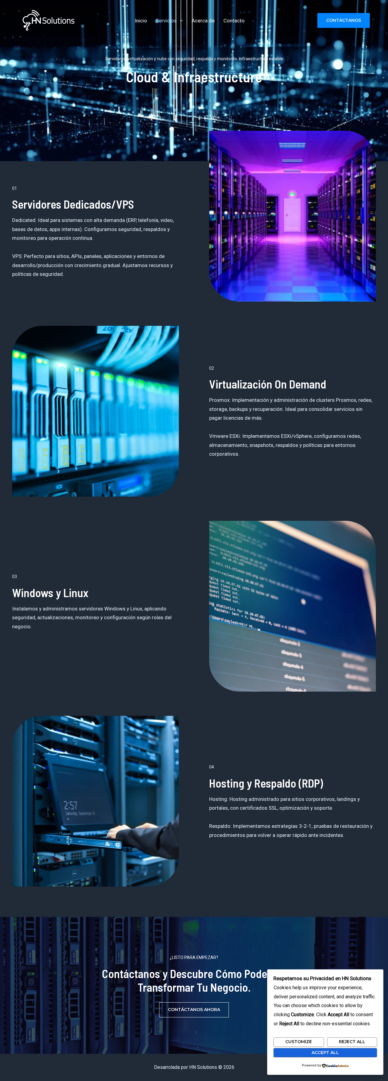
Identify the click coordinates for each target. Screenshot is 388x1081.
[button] (180, 20)
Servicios (166, 21)
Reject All (352, 1041)
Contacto (234, 21)
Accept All (325, 1052)
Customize (298, 1041)
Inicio (141, 21)
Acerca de (203, 21)
